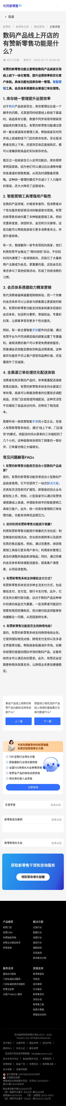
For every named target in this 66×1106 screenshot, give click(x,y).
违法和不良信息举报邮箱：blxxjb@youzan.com (28, 1053)
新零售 (7, 26)
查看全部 (56, 804)
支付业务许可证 (10, 1058)
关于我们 (7, 1043)
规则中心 (7, 1048)
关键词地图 (21, 1069)
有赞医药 (47, 1058)
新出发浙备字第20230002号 (17, 1088)
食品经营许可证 (30, 1058)
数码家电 (39, 26)
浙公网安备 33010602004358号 (23, 1074)
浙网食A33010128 (12, 1095)
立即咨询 (33, 787)
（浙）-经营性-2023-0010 (40, 1095)
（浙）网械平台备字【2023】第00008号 (23, 1092)
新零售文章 (22, 26)
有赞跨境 (7, 1064)
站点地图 (7, 1069)
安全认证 (20, 1048)
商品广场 (20, 1064)
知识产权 (47, 1043)
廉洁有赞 (33, 1048)
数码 (12, 106)
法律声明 (20, 1043)
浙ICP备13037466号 (13, 1084)
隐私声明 (33, 1043)
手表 (35, 421)
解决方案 (53, 483)
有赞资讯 (33, 1064)
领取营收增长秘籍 (33, 876)
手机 (35, 330)
